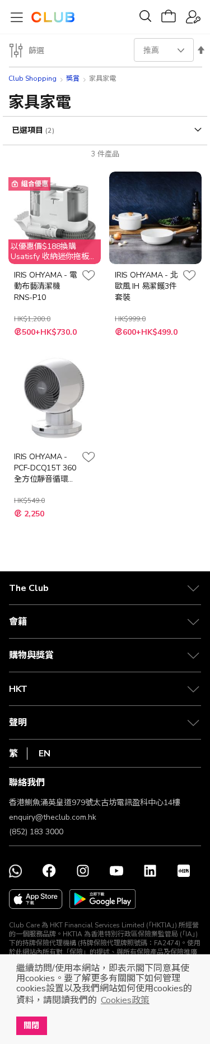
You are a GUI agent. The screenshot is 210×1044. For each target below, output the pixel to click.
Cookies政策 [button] (125, 1000)
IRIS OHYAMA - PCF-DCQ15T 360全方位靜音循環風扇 (45, 468)
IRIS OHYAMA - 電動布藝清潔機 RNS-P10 (45, 286)
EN (44, 753)
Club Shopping (32, 78)
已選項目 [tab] (28, 130)
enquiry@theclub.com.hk (52, 817)
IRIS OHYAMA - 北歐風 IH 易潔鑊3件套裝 (146, 286)
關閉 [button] (31, 1025)
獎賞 (73, 78)
